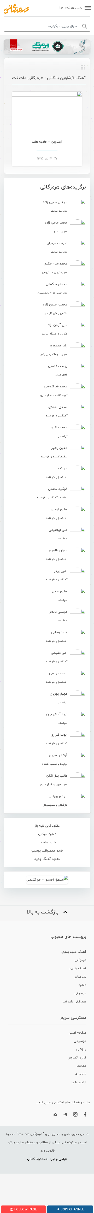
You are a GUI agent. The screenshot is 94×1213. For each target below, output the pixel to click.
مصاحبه (80, 1074)
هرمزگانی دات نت (74, 1002)
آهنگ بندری (77, 968)
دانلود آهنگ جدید (47, 859)
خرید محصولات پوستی (47, 850)
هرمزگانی (80, 960)
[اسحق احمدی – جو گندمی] (47, 879)
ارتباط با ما (79, 1082)
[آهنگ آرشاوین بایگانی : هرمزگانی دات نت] (16, 9)
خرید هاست (47, 842)
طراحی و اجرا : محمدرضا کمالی (47, 1159)
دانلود (82, 985)
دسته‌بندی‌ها (70, 8)
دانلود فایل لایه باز (47, 826)
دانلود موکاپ (47, 834)
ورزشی (81, 1049)
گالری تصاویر (77, 1057)
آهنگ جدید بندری (73, 952)
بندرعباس (80, 977)
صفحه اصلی (77, 1032)
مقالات (81, 1066)
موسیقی (80, 993)
